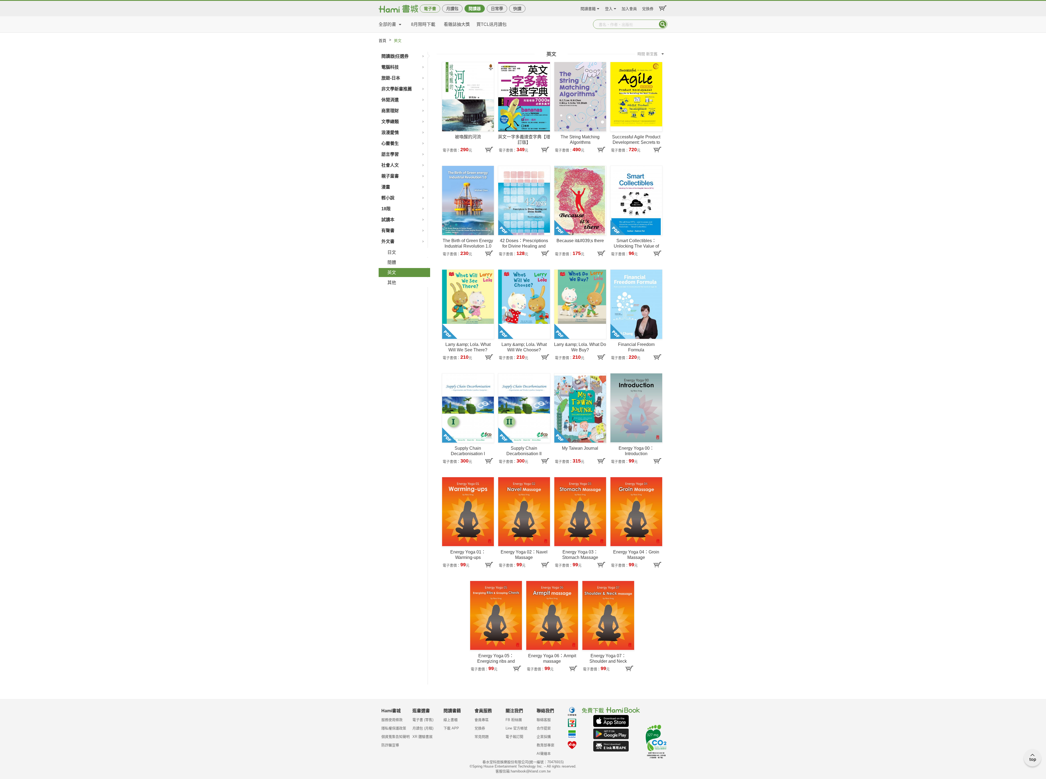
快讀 (517, 8)
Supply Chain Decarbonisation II (524, 451)
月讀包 (452, 8)
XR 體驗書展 (422, 737)
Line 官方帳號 (516, 728)
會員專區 (482, 720)
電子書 (430, 8)
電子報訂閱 (514, 737)
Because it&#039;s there (580, 240)
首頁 (382, 40)
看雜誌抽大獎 (457, 24)
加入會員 (629, 8)
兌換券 (647, 8)
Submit (662, 24)
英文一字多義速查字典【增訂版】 (524, 140)
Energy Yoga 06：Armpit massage (552, 658)
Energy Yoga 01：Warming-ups (468, 555)
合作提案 (544, 728)
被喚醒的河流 (468, 137)
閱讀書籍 (588, 8)
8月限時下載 (423, 24)
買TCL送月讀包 (491, 24)
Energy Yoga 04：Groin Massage (636, 555)
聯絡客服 (544, 720)
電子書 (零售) (422, 720)
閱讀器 (475, 8)
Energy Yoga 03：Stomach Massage (580, 555)
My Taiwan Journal (580, 448)
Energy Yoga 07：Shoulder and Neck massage (608, 658)
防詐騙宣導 (390, 745)
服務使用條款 (392, 720)
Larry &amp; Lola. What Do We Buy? (580, 347)
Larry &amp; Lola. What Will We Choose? (524, 347)
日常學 (497, 8)
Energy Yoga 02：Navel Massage (524, 555)
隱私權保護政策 (393, 728)
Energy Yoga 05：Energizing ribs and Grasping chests (496, 658)
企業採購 (544, 737)
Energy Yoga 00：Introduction (636, 451)
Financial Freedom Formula (636, 347)
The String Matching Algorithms (580, 140)
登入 (609, 8)
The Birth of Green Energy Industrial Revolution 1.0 (468, 243)
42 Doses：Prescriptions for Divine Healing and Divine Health (524, 243)
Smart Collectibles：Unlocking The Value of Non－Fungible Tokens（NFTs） (636, 243)
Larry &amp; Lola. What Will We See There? (468, 347)
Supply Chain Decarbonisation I (468, 451)
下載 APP (451, 728)
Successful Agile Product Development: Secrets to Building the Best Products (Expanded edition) (636, 140)
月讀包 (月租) (422, 728)
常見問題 (482, 737)
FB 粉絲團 (514, 720)
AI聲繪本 (544, 753)
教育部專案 (545, 745)
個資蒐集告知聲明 (395, 737)
